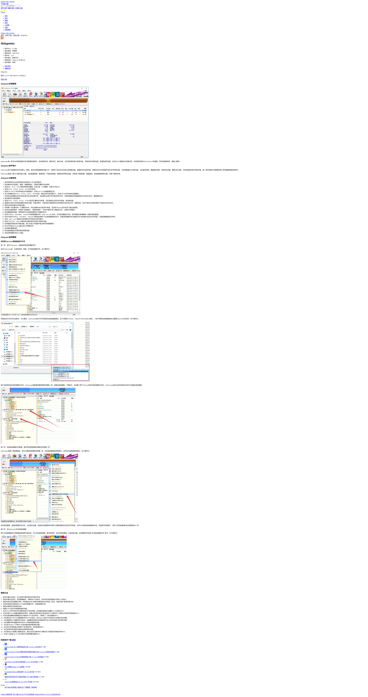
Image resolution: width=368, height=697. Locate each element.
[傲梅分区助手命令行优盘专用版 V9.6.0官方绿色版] (6, 674)
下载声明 (34, 687)
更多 (14, 640)
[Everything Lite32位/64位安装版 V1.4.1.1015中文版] (6, 659)
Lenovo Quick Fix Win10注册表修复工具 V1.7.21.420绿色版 (24, 657)
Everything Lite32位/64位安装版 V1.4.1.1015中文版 (21, 662)
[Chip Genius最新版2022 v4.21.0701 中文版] (6, 679)
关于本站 (8, 687)
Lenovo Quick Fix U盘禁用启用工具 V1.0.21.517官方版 (23, 647)
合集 (21, 8)
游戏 (12, 8)
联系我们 (14, 687)
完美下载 (4, 79)
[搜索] (19, 6)
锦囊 (9, 8)
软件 (5, 8)
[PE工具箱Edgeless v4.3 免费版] (6, 664)
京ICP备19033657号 (19, 694)
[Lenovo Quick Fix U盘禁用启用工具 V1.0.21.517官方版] (6, 645)
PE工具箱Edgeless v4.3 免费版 (14, 667)
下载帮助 (27, 687)
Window (3, 1)
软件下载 (8, 35)
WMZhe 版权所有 (6, 694)
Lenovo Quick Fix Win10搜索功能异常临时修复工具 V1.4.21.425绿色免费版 (29, 652)
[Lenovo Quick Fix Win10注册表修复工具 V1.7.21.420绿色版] (6, 654)
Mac (7, 1)
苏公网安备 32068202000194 (35, 694)
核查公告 (21, 687)
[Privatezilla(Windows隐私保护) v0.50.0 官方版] (6, 669)
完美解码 (4, 10)
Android (11, 1)
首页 (2, 8)
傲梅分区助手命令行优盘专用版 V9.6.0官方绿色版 (21, 677)
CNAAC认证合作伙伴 (53, 694)
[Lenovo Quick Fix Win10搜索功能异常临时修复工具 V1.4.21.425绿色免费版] (6, 649)
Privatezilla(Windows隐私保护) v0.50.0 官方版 (19, 672)
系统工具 (16, 35)
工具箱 (17, 8)
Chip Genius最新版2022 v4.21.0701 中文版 (18, 682)
